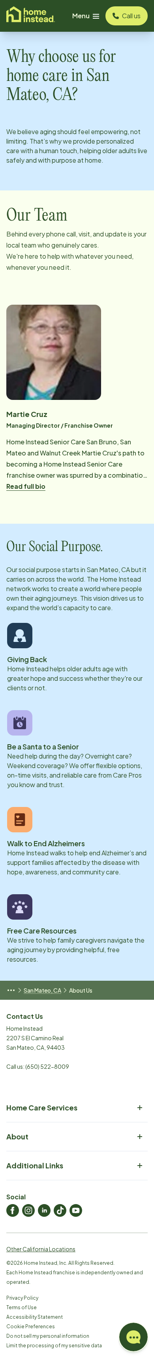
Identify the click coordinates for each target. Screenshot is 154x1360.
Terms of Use (21, 1307)
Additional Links (34, 1165)
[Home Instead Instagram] (28, 1210)
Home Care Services (41, 1107)
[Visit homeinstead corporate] (30, 15)
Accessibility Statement (34, 1317)
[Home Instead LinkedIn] (44, 1210)
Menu (81, 16)
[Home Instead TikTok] (60, 1210)
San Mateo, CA (42, 990)
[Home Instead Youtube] (75, 1210)
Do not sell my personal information (47, 1336)
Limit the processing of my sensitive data (54, 1345)
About (17, 1136)
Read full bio (25, 486)
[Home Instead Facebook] (12, 1210)
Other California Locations (40, 1248)
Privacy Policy (22, 1298)
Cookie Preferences (30, 1326)
